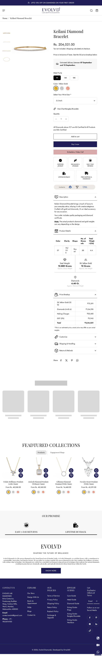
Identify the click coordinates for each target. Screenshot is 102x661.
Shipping (70, 48)
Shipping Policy (53, 603)
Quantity (56, 114)
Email (90, 601)
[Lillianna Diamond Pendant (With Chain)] (63, 468)
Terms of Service (53, 596)
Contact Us (31, 615)
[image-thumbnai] (6, 33)
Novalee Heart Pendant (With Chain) (89, 483)
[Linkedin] (96, 624)
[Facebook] (90, 617)
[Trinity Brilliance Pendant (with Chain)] (13, 468)
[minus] (56, 119)
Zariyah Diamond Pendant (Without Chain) (38, 483)
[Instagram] (90, 624)
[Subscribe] (97, 601)
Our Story (30, 593)
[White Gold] (61, 88)
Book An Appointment (32, 602)
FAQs (29, 607)
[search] (91, 10)
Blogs (29, 611)
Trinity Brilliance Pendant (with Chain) (13, 483)
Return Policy (52, 607)
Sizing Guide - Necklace (72, 621)
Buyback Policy (52, 611)
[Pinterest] (96, 617)
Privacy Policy (52, 599)
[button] (75, 136)
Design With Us (33, 597)
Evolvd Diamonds (45, 650)
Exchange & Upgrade (51, 616)
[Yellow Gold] (55, 88)
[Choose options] (21, 475)
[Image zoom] (30, 47)
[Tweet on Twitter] (66, 360)
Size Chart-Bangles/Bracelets (68, 109)
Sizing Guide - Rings (72, 608)
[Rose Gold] (67, 88)
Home (4, 18)
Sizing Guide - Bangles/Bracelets (73, 615)
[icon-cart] (97, 10)
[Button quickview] (21, 470)
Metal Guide (71, 599)
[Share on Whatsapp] (77, 360)
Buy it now (75, 144)
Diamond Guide (73, 603)
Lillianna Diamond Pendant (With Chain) (63, 483)
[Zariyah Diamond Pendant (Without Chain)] (38, 468)
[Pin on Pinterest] (72, 360)
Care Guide (71, 596)
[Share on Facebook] (61, 360)
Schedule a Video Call (75, 152)
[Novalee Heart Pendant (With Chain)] (89, 468)
